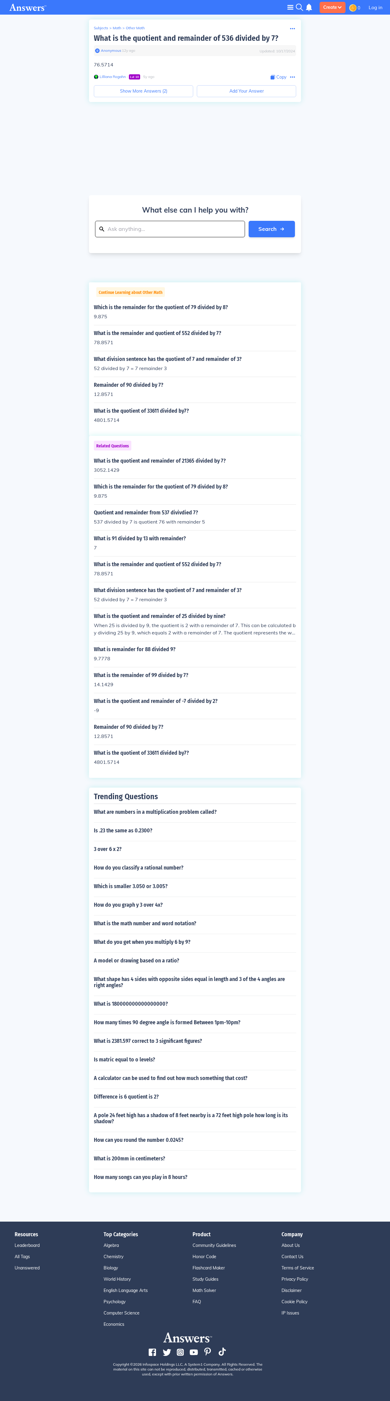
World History (117, 1279)
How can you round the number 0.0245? (138, 1140)
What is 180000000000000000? (131, 1003)
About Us (291, 1245)
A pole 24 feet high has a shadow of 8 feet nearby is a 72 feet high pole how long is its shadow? (191, 1118)
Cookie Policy (294, 1301)
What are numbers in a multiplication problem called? (155, 812)
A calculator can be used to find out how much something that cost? (170, 1078)
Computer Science (122, 1313)
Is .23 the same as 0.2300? (123, 830)
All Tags (22, 1256)
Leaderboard (27, 1245)
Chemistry (113, 1256)
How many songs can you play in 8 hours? (140, 1177)
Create (330, 7)
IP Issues (290, 1313)
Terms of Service (298, 1268)
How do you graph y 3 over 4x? (128, 905)
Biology (111, 1268)
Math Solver (204, 1290)
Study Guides (205, 1279)
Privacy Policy (295, 1279)
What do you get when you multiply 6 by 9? (142, 942)
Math (117, 28)
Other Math (135, 28)
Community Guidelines (214, 1245)
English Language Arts (126, 1290)
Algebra (111, 1245)
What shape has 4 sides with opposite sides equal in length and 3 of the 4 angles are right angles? (189, 982)
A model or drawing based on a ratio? (136, 960)
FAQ (197, 1301)
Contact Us (292, 1256)
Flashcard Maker (209, 1268)
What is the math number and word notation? (145, 923)
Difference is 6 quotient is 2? (126, 1096)
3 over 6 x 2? (108, 849)
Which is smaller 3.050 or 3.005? (131, 886)
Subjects (101, 28)
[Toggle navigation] (290, 7)
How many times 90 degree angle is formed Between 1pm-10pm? (167, 1022)
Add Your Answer (246, 91)
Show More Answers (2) (143, 91)
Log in (375, 7)
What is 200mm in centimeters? (129, 1158)
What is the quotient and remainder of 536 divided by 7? (186, 38)
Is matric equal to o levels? (124, 1059)
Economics (114, 1324)
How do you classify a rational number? (138, 867)
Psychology (115, 1301)
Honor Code (204, 1256)
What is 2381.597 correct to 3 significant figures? (148, 1041)
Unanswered (27, 1268)
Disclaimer (292, 1290)
